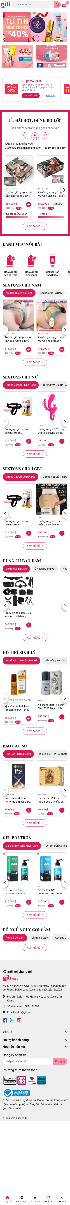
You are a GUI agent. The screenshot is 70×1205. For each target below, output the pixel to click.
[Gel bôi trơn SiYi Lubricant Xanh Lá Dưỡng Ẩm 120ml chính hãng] (18, 868)
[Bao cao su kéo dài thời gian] (10, 260)
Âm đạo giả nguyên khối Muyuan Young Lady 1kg (51, 341)
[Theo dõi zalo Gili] (12, 1020)
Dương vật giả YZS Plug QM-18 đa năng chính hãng (51, 433)
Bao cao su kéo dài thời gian (10, 274)
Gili (25, 1118)
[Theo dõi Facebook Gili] (5, 1020)
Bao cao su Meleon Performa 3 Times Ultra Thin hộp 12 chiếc (17, 802)
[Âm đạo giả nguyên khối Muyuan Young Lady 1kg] (51, 315)
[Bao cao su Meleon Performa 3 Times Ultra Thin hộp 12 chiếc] (18, 776)
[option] (35, 27)
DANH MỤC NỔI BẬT (22, 244)
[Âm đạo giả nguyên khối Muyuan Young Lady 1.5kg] (19, 171)
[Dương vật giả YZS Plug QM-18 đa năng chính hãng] (51, 407)
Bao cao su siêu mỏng (31, 273)
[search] (57, 4)
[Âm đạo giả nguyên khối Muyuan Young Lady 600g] (18, 315)
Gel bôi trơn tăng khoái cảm (52, 274)
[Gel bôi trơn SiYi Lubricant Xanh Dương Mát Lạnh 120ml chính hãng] (51, 868)
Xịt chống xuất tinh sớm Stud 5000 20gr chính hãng (51, 708)
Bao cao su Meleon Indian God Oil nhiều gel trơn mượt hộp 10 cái (51, 802)
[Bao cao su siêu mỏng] (31, 260)
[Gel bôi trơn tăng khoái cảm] (52, 260)
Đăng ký (60, 1061)
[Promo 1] (17, 56)
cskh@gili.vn (23, 1012)
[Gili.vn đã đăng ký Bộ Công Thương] (16, 1093)
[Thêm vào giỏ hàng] (28, 204)
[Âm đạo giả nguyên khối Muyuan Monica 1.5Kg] (51, 171)
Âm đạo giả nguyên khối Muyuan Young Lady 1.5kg (19, 196)
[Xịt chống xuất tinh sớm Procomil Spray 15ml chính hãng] (18, 682)
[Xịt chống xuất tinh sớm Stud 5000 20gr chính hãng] (51, 682)
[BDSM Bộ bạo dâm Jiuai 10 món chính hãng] (18, 590)
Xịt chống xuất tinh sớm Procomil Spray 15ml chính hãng (18, 710)
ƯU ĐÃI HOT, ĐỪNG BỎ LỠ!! (35, 120)
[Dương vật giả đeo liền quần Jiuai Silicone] (51, 499)
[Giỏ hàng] (64, 4)
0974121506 (32, 1006)
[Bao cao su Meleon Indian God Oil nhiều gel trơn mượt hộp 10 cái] (51, 776)
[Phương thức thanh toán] (25, 1080)
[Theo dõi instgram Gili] (19, 1020)
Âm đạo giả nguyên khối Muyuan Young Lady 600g (18, 341)
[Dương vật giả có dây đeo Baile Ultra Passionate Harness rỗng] (18, 407)
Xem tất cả (33, 226)
